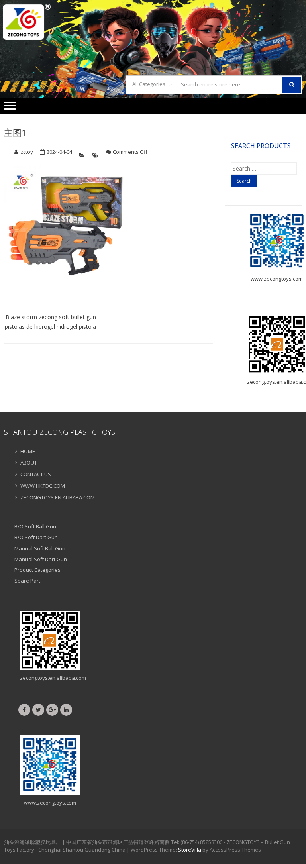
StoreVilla (189, 849)
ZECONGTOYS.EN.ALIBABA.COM (57, 497)
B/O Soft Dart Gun (36, 537)
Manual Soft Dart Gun (40, 559)
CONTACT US (35, 474)
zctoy (26, 151)
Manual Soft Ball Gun (39, 548)
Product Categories (37, 569)
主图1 (15, 132)
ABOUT (28, 462)
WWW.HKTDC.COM (42, 485)
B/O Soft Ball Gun (35, 526)
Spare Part (27, 580)
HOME (27, 451)
